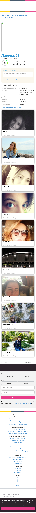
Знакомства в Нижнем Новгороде (18, 451)
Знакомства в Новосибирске (18, 419)
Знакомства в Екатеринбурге (18, 425)
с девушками (18, 477)
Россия (18, 486)
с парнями (18, 479)
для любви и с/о (18, 459)
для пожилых (18, 472)
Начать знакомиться (18, 398)
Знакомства (5, 15)
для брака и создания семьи (18, 457)
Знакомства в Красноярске (18, 438)
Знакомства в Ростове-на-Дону (18, 433)
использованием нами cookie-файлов (18, 506)
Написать (10, 80)
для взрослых (18, 463)
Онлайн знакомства (9, 496)
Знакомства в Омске (18, 449)
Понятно (18, 509)
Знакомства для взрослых (11, 494)
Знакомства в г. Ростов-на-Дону (11, 107)
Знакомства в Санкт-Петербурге (18, 431)
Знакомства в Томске (18, 423)
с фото (18, 481)
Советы (5, 492)
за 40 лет (18, 468)
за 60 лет (18, 470)
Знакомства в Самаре (18, 440)
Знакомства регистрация (19, 15)
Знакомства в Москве (18, 429)
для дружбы (18, 461)
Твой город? (18, 442)
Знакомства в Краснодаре (18, 421)
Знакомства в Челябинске (18, 447)
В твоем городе (8, 17)
